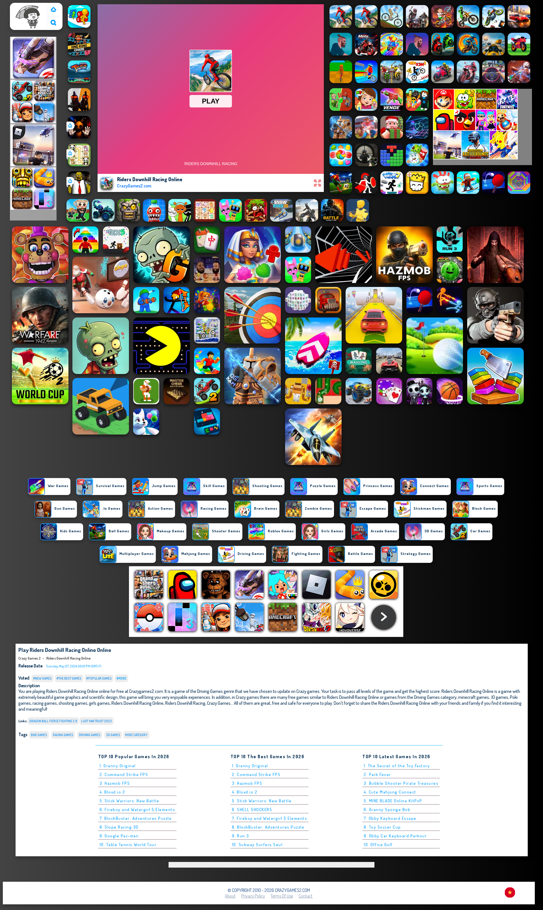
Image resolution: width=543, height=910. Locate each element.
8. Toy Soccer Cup (382, 827)
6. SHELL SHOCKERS (252, 809)
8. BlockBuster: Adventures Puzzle (268, 827)
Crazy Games (218, 703)
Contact (306, 896)
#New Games (42, 678)
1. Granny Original (118, 765)
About (230, 896)
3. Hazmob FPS (115, 783)
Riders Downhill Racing (185, 703)
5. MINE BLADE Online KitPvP (393, 800)
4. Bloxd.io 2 (112, 792)
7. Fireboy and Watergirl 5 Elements (269, 818)
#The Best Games (69, 678)
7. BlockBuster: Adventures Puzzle (136, 818)
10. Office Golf (378, 844)
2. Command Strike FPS (124, 774)
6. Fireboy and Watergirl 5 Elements (137, 809)
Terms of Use (282, 896)
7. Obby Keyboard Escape (390, 818)
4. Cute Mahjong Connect (390, 792)
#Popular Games (99, 678)
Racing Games (63, 735)
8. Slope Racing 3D (119, 827)
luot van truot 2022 (96, 721)
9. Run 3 (240, 835)
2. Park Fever (377, 774)
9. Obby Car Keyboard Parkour (395, 835)
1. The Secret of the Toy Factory (397, 765)
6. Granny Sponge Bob (387, 809)
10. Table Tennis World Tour (128, 844)
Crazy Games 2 (25, 6)
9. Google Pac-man (119, 835)
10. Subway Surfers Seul (257, 844)
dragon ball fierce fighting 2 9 (53, 721)
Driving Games (89, 735)
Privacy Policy (253, 896)
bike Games (39, 735)
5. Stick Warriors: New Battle (130, 800)
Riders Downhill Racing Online (68, 658)
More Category (136, 735)
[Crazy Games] (53, 10)
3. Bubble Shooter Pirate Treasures (401, 783)
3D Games (113, 735)
